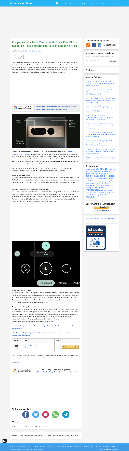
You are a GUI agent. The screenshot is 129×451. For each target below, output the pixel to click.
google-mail (105, 174)
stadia (112, 192)
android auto (111, 169)
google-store (89, 178)
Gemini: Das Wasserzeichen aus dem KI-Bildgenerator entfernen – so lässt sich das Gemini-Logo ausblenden (99, 92)
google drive (103, 181)
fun (110, 171)
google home (89, 183)
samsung (88, 192)
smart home (101, 192)
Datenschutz (105, 218)
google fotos (110, 181)
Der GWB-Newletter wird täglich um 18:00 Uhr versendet (99, 56)
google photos (96, 183)
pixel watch (110, 190)
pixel (101, 190)
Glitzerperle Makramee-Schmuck (54, 449)
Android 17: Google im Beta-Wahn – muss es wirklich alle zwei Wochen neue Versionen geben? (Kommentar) (100, 151)
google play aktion (95, 185)
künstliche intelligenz (110, 187)
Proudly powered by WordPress (109, 449)
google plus (107, 185)
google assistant (99, 178)
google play (106, 183)
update (103, 194)
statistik (89, 195)
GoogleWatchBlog (21, 3)
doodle (105, 171)
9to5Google (16, 362)
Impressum (89, 218)
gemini (114, 171)
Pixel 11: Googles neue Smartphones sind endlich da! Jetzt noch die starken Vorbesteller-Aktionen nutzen (101, 126)
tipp (99, 195)
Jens (39, 51)
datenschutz (93, 171)
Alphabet (104, 4)
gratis (113, 185)
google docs (97, 181)
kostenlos (100, 187)
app (87, 171)
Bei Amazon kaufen (71, 347)
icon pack (90, 187)
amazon (94, 169)
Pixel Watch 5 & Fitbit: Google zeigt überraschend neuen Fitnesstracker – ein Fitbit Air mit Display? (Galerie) (101, 109)
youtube (90, 197)
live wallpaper (92, 190)
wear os (109, 195)
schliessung (94, 192)
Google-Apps (83, 4)
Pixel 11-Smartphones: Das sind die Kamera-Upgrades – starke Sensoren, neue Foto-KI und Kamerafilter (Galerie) (101, 134)
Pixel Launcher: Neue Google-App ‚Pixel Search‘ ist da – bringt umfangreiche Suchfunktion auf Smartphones (99, 143)
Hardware (94, 4)
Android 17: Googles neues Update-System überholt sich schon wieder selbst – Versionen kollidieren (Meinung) (100, 83)
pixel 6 (105, 190)
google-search (107, 176)
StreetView (94, 194)
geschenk (91, 173)
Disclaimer (114, 218)
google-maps (92, 176)
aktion (88, 169)
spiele (108, 192)
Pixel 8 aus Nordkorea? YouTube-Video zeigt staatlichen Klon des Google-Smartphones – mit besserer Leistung (101, 100)
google (98, 174)
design (99, 171)
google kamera (19, 422)
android (102, 168)
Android (63, 4)
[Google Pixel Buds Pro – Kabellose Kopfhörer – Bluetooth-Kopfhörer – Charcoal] (17, 347)
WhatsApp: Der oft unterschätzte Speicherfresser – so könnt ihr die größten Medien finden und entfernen (99, 117)
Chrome (72, 4)
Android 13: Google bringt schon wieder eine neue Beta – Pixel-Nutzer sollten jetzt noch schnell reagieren (45, 435)
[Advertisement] (64, 23)
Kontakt (96, 218)
